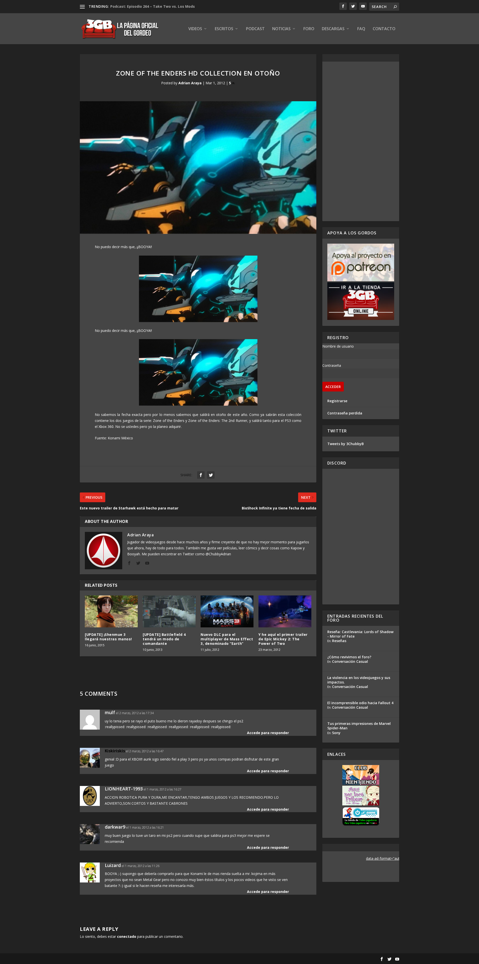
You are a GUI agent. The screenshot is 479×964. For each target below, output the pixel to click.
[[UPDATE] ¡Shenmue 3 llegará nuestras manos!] (111, 611)
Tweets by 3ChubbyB (345, 443)
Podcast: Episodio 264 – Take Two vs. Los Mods (152, 6)
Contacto (384, 29)
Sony (336, 732)
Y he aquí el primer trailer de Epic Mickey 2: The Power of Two (283, 639)
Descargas (333, 29)
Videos (195, 29)
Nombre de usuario (338, 346)
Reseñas (339, 640)
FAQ (361, 29)
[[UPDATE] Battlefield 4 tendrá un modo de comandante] (169, 611)
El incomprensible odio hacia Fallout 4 (360, 702)
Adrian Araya (190, 83)
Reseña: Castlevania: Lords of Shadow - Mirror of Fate (360, 634)
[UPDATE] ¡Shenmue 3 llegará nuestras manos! (108, 636)
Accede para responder (268, 732)
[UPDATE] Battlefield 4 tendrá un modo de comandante (164, 639)
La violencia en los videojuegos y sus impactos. (358, 679)
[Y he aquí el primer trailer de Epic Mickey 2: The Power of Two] (284, 611)
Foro (308, 29)
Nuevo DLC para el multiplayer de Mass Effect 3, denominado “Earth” (227, 639)
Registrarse (337, 400)
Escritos (224, 29)
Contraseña (331, 365)
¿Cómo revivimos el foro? (349, 657)
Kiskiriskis (115, 751)
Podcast (255, 29)
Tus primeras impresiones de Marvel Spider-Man (359, 725)
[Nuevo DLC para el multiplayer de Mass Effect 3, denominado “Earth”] (227, 611)
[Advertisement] (360, 141)
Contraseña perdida (344, 413)
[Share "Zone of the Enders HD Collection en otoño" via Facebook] (201, 475)
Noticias (281, 29)
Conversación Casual (350, 661)
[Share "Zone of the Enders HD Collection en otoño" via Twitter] (211, 475)
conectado (126, 936)
